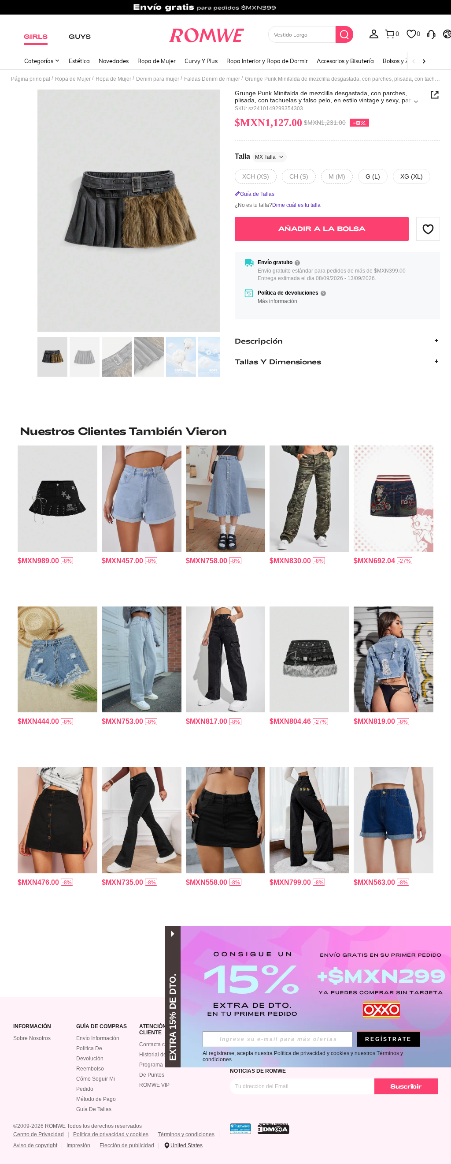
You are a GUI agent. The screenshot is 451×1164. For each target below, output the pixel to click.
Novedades (114, 60)
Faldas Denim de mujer (212, 79)
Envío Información (97, 1038)
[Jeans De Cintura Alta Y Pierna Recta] (141, 659)
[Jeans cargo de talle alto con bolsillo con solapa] (226, 659)
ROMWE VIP (154, 1085)
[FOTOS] (128, 211)
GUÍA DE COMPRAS (101, 1026)
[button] (428, 229)
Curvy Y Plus (201, 60)
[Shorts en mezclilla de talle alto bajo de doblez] (141, 498)
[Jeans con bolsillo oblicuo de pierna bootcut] (141, 820)
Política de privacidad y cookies (110, 1134)
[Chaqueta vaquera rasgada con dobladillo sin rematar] (393, 659)
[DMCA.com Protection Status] (273, 1128)
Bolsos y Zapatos (405, 60)
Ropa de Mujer (156, 60)
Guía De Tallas (93, 1109)
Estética (79, 60)
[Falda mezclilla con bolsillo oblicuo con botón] (57, 820)
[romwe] (206, 33)
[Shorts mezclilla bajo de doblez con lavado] (393, 820)
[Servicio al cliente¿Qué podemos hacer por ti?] (431, 33)
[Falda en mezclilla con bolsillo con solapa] (226, 820)
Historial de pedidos (163, 1055)
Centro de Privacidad (38, 1134)
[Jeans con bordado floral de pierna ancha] (309, 820)
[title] (225, 431)
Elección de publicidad (127, 1145)
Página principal (30, 79)
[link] (225, 10)
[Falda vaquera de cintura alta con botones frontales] (226, 498)
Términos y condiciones (186, 1134)
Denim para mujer (157, 79)
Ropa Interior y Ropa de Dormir (267, 60)
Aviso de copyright (35, 1145)
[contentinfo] (38, 560)
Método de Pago (96, 1099)
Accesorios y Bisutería (345, 60)
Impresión (78, 1145)
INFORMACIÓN (32, 1026)
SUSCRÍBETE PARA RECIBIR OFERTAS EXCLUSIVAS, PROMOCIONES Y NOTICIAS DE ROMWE (321, 1068)
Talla (255, 156)
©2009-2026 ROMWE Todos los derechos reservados (77, 1126)
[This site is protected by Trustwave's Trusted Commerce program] (240, 1128)
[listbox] (373, 33)
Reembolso (90, 1069)
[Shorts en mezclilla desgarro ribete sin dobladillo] (57, 659)
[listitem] (57, 522)
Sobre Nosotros (32, 1038)
